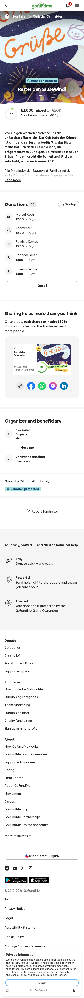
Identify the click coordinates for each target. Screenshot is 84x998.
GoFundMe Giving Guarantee (37, 610)
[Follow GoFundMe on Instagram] (30, 868)
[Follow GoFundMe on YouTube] (15, 868)
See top (70, 204)
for (38, 16)
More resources (16, 836)
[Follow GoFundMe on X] (23, 868)
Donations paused (44, 80)
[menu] (77, 5)
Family (44, 481)
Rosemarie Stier (27, 269)
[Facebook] (31, 386)
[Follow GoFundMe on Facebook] (7, 868)
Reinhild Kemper (28, 241)
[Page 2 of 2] (44, 95)
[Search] (7, 5)
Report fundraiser (45, 511)
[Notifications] (67, 5)
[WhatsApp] (42, 386)
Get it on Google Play (16, 880)
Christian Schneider (30, 457)
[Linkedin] (64, 386)
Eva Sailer (23, 430)
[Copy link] (20, 386)
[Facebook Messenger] (53, 386)
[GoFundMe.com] (42, 5)
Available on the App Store (39, 880)
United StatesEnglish (44, 856)
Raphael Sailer (26, 255)
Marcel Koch (25, 214)
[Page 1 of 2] (40, 95)
